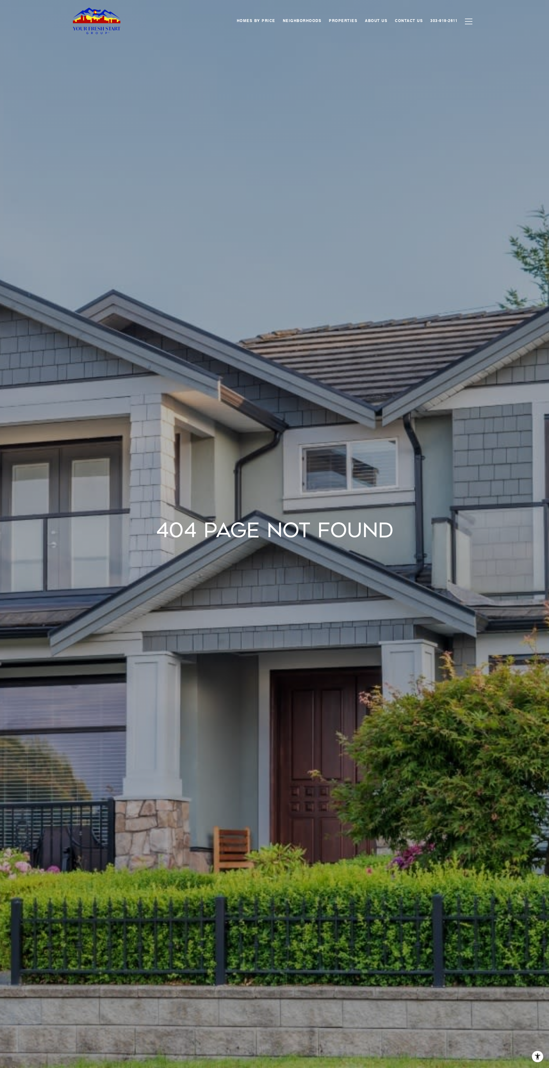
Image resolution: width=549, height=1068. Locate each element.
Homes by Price (256, 21)
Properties (343, 21)
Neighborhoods (302, 21)
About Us (376, 21)
